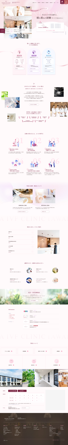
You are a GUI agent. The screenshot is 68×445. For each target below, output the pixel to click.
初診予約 (62, 2)
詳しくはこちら (24, 407)
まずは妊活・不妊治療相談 (33, 104)
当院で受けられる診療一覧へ (22, 211)
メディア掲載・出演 (11, 318)
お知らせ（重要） (35, 325)
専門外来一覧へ (44, 211)
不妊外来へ (16, 68)
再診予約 (66, 2)
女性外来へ (45, 68)
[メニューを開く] (57, 2)
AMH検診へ (31, 71)
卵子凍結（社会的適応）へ (47, 71)
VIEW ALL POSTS (10, 321)
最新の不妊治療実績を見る (49, 30)
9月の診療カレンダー (17, 31)
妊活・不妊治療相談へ (33, 300)
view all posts (2, 31)
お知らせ (12, 31)
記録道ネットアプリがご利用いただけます (19, 29)
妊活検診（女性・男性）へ (33, 68)
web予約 (21, 390)
